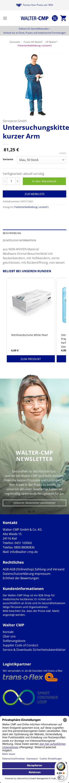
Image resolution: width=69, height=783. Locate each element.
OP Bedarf (50, 42)
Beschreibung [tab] (12, 233)
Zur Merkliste (35, 194)
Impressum (42, 574)
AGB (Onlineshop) (21, 569)
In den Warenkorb (44, 181)
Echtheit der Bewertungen (21, 578)
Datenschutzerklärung (18, 574)
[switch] (61, 778)
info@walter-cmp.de (24, 552)
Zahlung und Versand (49, 569)
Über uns (9, 636)
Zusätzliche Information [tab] (19, 240)
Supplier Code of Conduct (20, 645)
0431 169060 (23, 543)
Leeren (62, 153)
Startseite (15, 42)
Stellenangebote (14, 641)
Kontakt (8, 632)
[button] (5, 18)
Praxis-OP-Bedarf (33, 42)
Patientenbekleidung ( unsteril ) (34, 45)
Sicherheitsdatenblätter (49, 650)
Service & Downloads (17, 650)
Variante (8, 159)
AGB (6, 569)
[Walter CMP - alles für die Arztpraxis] (34, 18)
